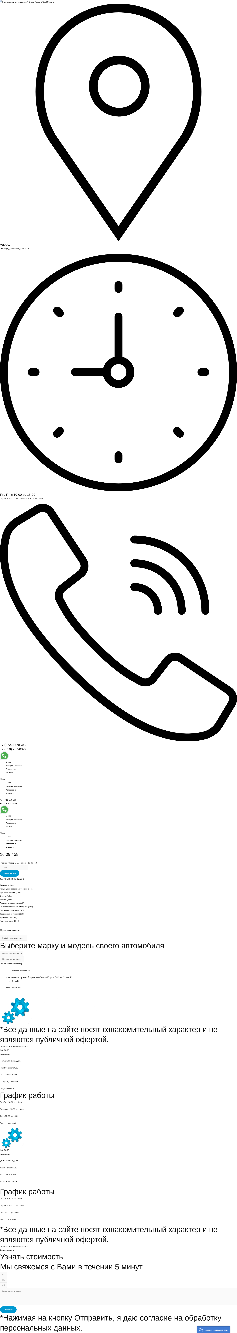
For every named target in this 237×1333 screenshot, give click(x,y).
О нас (8, 762)
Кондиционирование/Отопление (14, 889)
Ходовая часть (6, 921)
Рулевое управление (9, 903)
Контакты (10, 773)
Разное (3, 899)
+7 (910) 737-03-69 (13, 749)
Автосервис (11, 769)
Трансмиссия (6, 917)
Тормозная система (9, 914)
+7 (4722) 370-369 (13, 745)
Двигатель (4, 885)
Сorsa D (15, 981)
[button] (118, 779)
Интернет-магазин (14, 765)
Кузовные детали (7, 892)
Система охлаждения (9, 910)
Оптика (3, 896)
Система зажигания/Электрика (14, 907)
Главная (3, 863)
